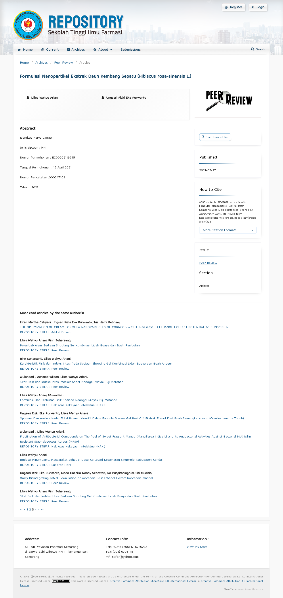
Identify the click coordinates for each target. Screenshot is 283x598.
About (103, 50)
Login (259, 7)
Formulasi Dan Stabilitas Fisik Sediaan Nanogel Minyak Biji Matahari (68, 400)
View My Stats (197, 547)
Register (235, 7)
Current (52, 50)
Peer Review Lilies (217, 137)
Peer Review (63, 62)
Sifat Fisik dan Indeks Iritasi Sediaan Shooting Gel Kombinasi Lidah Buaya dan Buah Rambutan (88, 496)
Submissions (131, 50)
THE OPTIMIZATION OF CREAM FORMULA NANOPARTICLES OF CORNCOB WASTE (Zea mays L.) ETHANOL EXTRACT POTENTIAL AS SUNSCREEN (124, 327)
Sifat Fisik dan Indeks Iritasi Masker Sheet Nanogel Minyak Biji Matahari (71, 382)
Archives (78, 50)
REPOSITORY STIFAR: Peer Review (44, 350)
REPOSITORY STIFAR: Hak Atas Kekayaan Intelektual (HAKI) (62, 405)
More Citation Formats (220, 230)
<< (21, 510)
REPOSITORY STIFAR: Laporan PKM (45, 465)
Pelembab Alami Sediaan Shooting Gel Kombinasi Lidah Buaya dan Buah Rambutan (80, 345)
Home (27, 50)
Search (260, 49)
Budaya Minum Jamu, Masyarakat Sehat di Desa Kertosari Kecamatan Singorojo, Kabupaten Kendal (91, 460)
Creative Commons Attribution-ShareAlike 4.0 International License (153, 581)
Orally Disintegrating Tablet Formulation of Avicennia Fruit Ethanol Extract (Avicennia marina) (86, 478)
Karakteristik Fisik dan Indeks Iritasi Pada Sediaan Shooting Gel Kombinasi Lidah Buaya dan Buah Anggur (96, 364)
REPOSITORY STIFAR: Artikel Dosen (45, 332)
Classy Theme (231, 589)
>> (42, 510)
